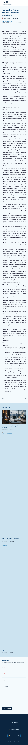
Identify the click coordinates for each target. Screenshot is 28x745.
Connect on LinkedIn (15, 735)
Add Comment (5, 686)
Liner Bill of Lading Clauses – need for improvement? (11, 539)
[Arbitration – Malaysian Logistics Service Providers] (14, 417)
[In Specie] (14, 597)
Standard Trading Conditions (10, 741)
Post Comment (7, 708)
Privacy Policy (20, 741)
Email (3, 674)
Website (3, 680)
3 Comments (11, 541)
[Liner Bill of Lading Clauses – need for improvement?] (14, 484)
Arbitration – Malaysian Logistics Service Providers (12, 426)
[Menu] (25, 2)
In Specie (4, 651)
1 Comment (12, 429)
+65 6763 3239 (15, 722)
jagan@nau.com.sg (15, 729)
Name (3, 667)
